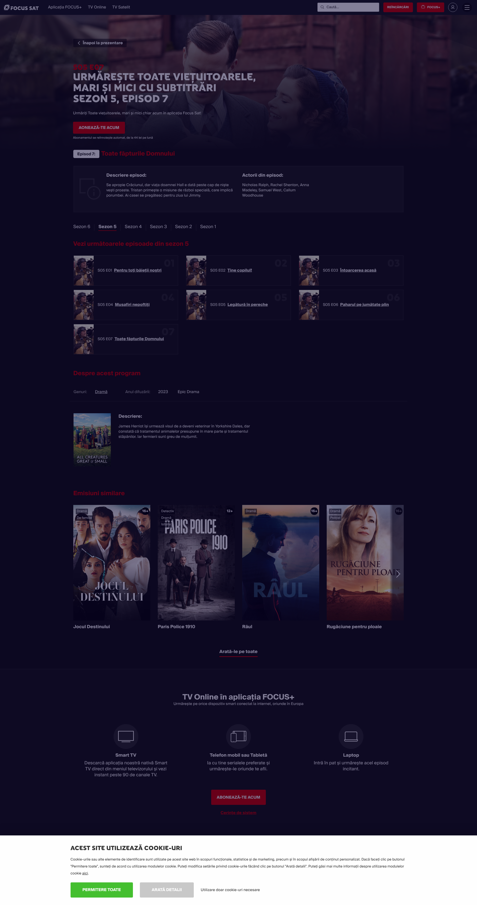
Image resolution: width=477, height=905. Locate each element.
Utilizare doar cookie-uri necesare (230, 889)
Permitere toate (101, 889)
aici (85, 873)
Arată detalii (167, 889)
